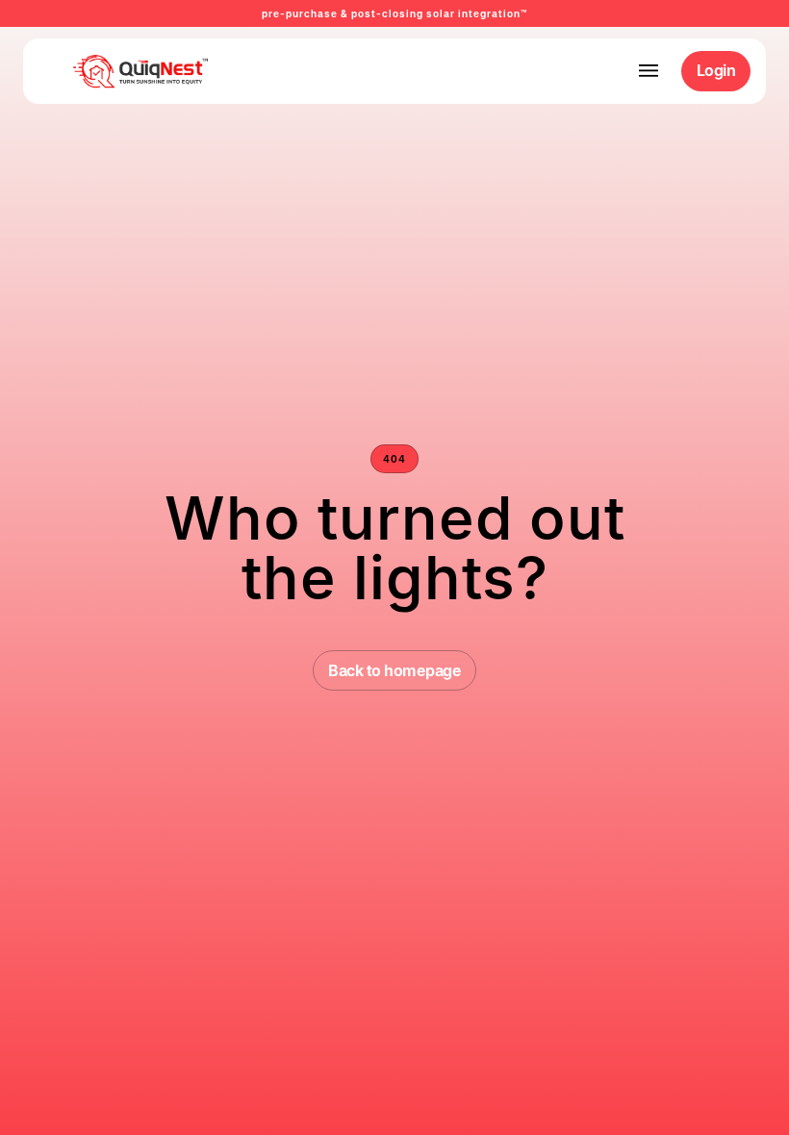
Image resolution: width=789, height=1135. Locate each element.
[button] (648, 70)
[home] (110, 71)
